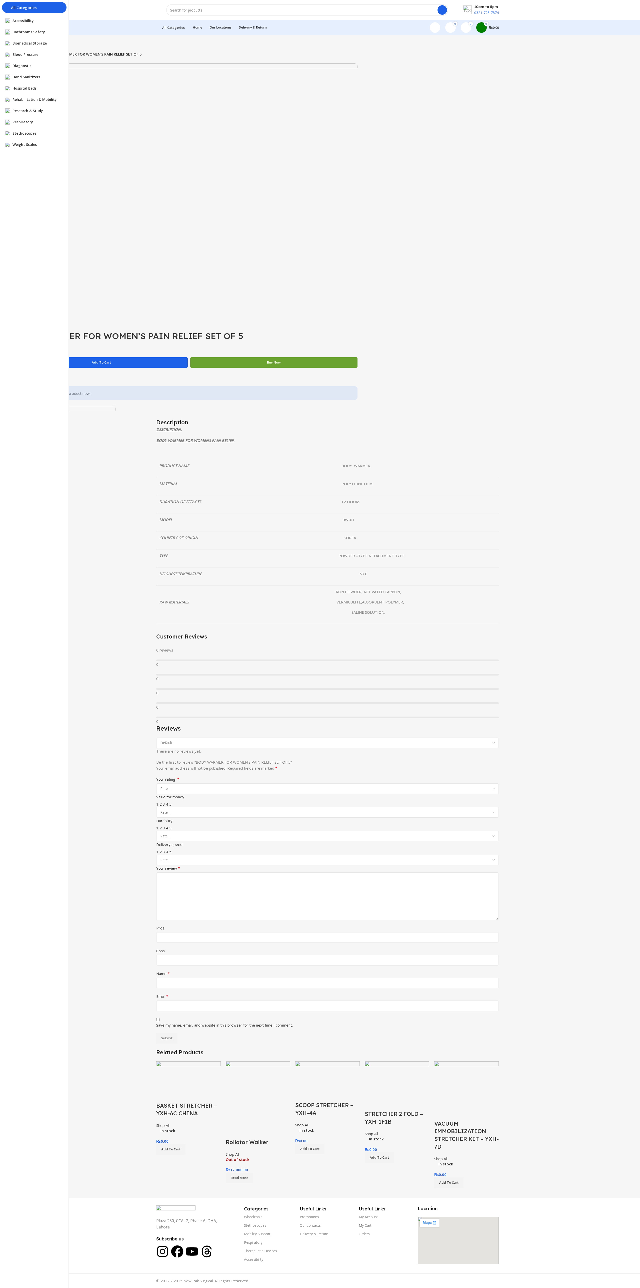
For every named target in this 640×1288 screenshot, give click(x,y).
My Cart (365, 1225)
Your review (168, 868)
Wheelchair (253, 1216)
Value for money (170, 796)
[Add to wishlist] (189, 1095)
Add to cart (101, 362)
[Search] (442, 10)
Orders (364, 1233)
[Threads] (206, 1251)
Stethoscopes (255, 1225)
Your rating (168, 779)
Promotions (309, 1216)
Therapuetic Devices (260, 1250)
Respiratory (253, 1242)
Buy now (274, 362)
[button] (171, 1149)
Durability (164, 820)
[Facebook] (177, 1251)
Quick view (176, 1095)
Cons (160, 950)
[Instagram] (162, 1251)
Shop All (163, 1125)
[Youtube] (192, 1251)
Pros (160, 927)
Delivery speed (169, 844)
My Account (368, 1216)
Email (162, 996)
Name (163, 973)
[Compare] (162, 1095)
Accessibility (253, 1259)
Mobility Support (257, 1233)
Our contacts (310, 1225)
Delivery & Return (314, 1233)
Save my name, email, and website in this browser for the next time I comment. (224, 1025)
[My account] (435, 28)
